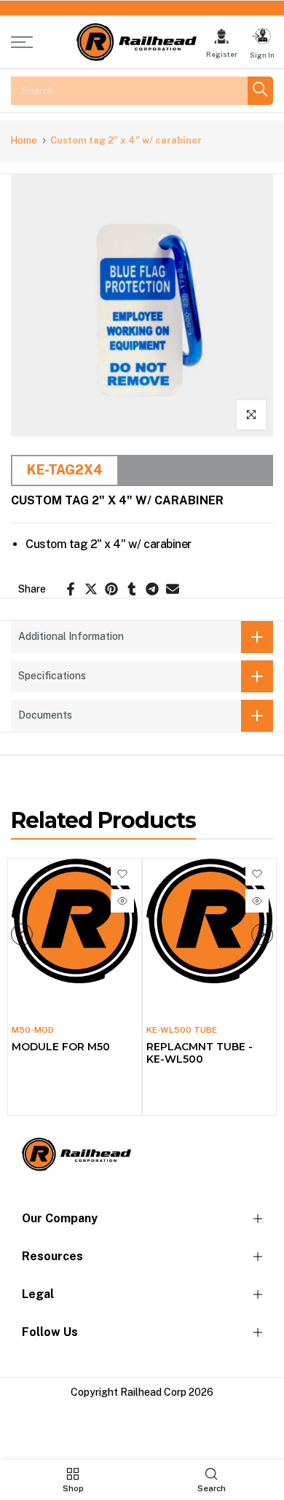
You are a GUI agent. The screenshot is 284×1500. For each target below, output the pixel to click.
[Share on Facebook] (70, 589)
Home (24, 140)
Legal (38, 1294)
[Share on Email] (172, 589)
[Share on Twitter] (91, 589)
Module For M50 (61, 1046)
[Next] (262, 934)
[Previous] (22, 934)
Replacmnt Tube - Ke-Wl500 (199, 1053)
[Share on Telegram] (152, 589)
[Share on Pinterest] (111, 589)
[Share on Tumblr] (131, 589)
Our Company (60, 1218)
